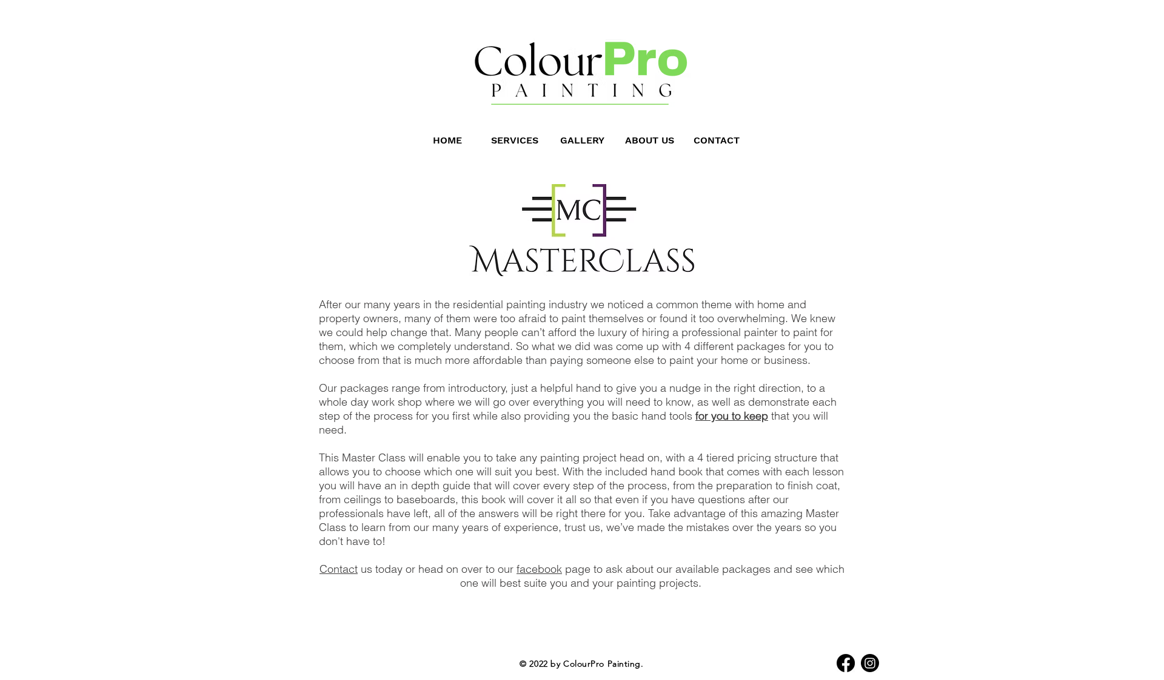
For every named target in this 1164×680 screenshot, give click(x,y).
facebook (539, 569)
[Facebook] (846, 663)
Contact (338, 569)
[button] (582, 140)
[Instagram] (870, 663)
